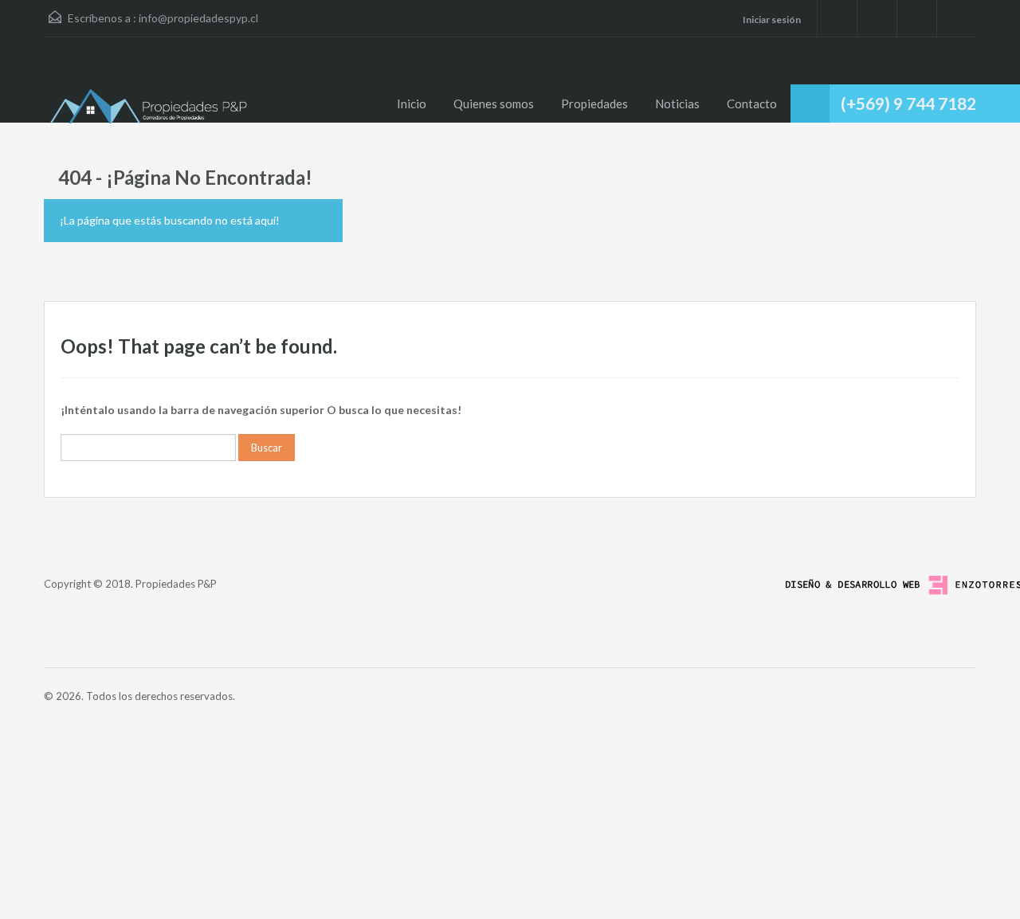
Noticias (677, 103)
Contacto (752, 103)
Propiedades (594, 103)
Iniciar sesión (771, 19)
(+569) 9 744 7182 (908, 103)
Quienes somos (493, 103)
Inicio (411, 103)
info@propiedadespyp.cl (198, 18)
